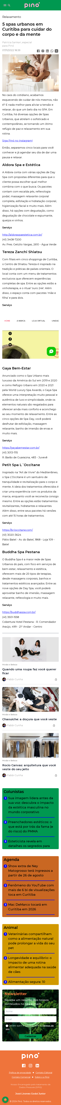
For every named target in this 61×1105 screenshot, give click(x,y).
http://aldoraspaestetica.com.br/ (22, 234)
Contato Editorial (44, 1072)
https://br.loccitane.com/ (17, 530)
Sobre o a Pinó (42, 1077)
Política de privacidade (20, 1072)
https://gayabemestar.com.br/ (20, 447)
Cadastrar (30, 1036)
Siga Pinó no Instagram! (17, 140)
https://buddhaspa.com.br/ (19, 612)
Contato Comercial (21, 1077)
